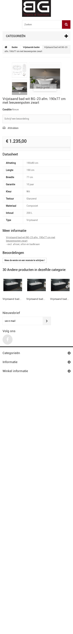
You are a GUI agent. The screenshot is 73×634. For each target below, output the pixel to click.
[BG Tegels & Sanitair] (36, 8)
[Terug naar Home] (6, 47)
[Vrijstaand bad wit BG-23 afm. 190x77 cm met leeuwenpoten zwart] (19, 70)
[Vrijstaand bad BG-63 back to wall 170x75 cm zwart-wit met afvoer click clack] (36, 285)
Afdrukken (13, 128)
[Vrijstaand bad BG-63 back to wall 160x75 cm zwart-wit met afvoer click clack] (60, 285)
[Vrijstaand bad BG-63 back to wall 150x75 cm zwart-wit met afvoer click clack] (13, 285)
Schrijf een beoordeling (16, 118)
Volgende (19, 93)
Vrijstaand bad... (12, 299)
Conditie (7, 109)
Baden (15, 47)
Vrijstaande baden (31, 47)
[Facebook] (8, 340)
